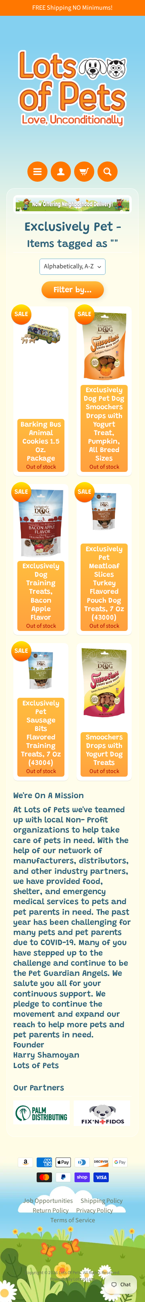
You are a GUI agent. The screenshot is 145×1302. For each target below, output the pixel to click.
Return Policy (50, 1210)
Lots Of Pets (70, 1273)
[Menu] (37, 171)
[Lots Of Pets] (72, 88)
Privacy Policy (94, 1210)
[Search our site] (107, 171)
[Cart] (84, 171)
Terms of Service (72, 1220)
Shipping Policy (101, 1200)
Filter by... (73, 290)
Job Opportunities (48, 1200)
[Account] (61, 171)
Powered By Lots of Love (72, 1279)
